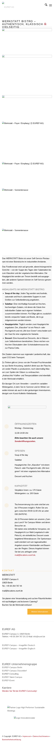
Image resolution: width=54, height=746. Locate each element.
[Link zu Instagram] (46, 743)
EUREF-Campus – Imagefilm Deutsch (18, 645)
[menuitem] (44, 5)
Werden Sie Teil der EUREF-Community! (19, 691)
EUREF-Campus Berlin (12, 667)
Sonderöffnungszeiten (25, 441)
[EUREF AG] (22, 6)
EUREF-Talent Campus (12, 677)
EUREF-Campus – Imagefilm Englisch (18, 648)
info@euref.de (39, 636)
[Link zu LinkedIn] (50, 743)
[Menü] (50, 5)
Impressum (27, 736)
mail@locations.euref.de (25, 555)
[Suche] (44, 5)
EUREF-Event (8, 680)
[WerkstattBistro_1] (27, 30)
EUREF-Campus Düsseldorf (14, 671)
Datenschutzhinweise (41, 736)
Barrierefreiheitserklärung (11, 740)
